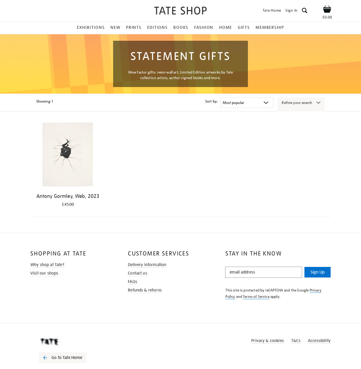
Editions (157, 27)
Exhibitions (91, 27)
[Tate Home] (72, 341)
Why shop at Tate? (47, 264)
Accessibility (319, 340)
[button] (304, 11)
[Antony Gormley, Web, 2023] (67, 155)
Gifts (244, 27)
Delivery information (147, 264)
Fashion (203, 27)
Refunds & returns (145, 290)
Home (225, 27)
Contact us (137, 273)
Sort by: (211, 101)
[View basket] (327, 10)
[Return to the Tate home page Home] (180, 11)
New (115, 27)
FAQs (132, 281)
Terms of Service (256, 296)
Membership (270, 27)
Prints (134, 27)
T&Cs (295, 340)
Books (180, 27)
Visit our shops (44, 273)
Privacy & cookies (267, 340)
